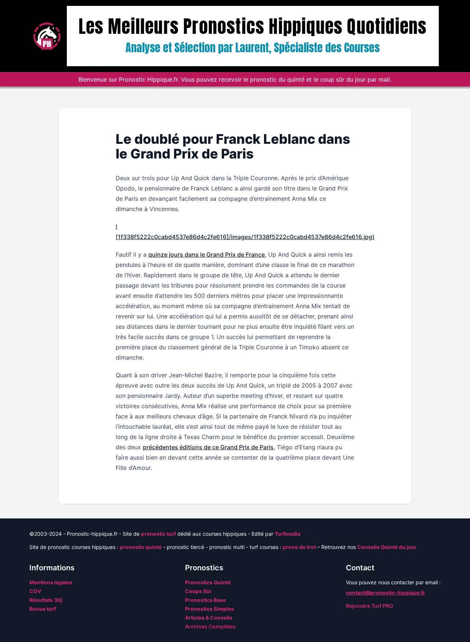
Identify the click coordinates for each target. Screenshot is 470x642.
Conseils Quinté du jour (387, 547)
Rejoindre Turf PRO (369, 606)
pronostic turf (158, 534)
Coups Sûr (198, 591)
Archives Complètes (210, 626)
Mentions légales (50, 582)
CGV (35, 591)
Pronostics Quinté (208, 582)
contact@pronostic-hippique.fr (385, 592)
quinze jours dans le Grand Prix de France (206, 254)
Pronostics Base (205, 600)
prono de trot (299, 547)
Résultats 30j (45, 600)
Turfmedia (287, 534)
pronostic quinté (141, 547)
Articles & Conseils (208, 617)
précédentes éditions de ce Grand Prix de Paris (208, 447)
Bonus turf (42, 609)
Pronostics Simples (209, 609)
